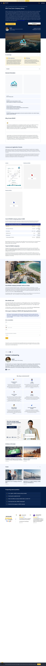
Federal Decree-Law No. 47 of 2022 (15, 249)
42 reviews (10, 519)
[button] (43, 519)
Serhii (13, 359)
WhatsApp (14, 437)
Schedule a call (11, 427)
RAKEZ (25, 127)
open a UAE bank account (19, 291)
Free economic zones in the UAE (12, 6)
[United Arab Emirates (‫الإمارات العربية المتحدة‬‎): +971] (6, 327)
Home (6, 6)
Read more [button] (18, 522)
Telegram (9, 437)
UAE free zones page (21, 20)
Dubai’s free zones (36, 307)
